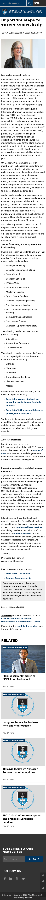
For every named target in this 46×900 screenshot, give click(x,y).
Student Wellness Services (29, 527)
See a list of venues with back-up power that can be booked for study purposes (23, 402)
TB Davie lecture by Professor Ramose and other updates (20, 770)
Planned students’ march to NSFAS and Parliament (19, 677)
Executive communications (15, 648)
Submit (34, 859)
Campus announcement (13, 694)
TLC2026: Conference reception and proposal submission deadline (22, 819)
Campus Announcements (18, 578)
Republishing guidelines (23, 897)
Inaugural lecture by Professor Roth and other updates (21, 724)
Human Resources (22, 533)
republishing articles (27, 626)
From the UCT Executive (18, 573)
